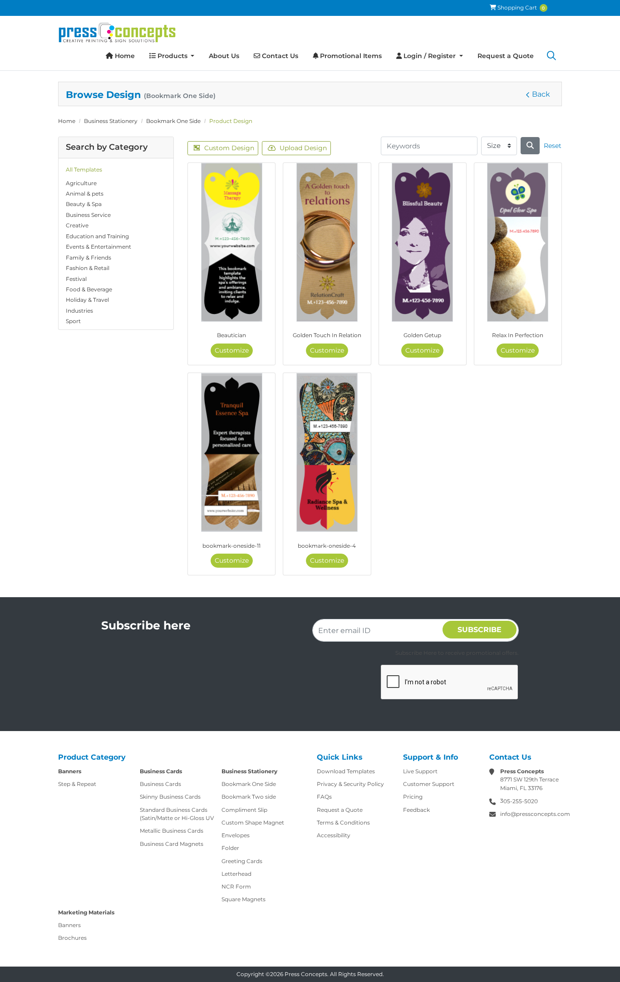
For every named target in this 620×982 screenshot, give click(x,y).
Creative (77, 225)
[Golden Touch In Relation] (327, 242)
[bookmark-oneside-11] (231, 452)
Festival (76, 278)
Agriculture (81, 183)
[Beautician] (231, 242)
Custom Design (229, 148)
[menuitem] (120, 56)
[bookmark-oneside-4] (327, 452)
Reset (552, 146)
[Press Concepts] (117, 33)
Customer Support (428, 784)
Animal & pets (84, 193)
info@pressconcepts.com (535, 813)
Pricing (413, 796)
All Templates (84, 169)
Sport (73, 321)
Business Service (88, 214)
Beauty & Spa (84, 204)
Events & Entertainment (98, 246)
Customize (232, 350)
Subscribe (480, 629)
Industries (79, 310)
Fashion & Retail (87, 268)
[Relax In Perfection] (517, 242)
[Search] (551, 56)
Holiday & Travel (87, 299)
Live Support (420, 771)
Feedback (416, 809)
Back (541, 94)
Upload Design (303, 148)
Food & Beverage (89, 289)
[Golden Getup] (422, 242)
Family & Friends (88, 257)
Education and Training (97, 236)
